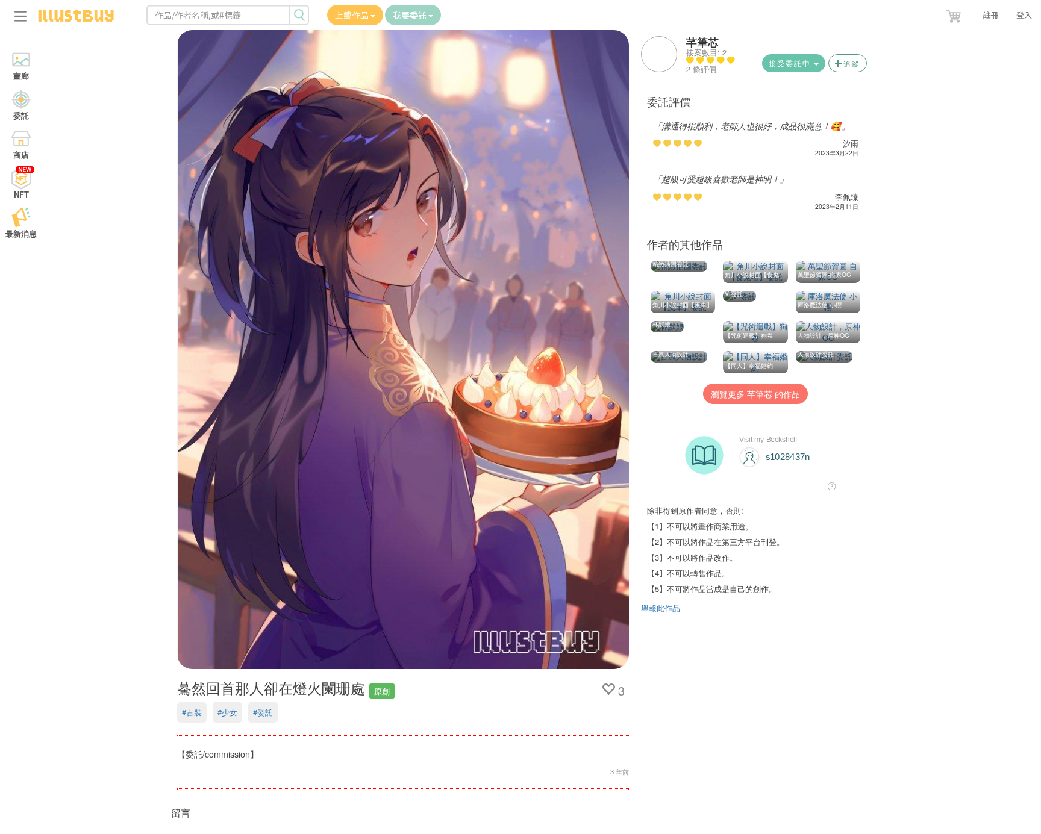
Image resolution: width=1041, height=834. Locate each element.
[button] (955, 14)
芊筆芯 (702, 42)
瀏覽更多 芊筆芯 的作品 (755, 394)
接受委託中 (791, 63)
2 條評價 (701, 69)
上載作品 (352, 15)
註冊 (990, 14)
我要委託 (410, 15)
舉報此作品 (660, 608)
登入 (1024, 14)
